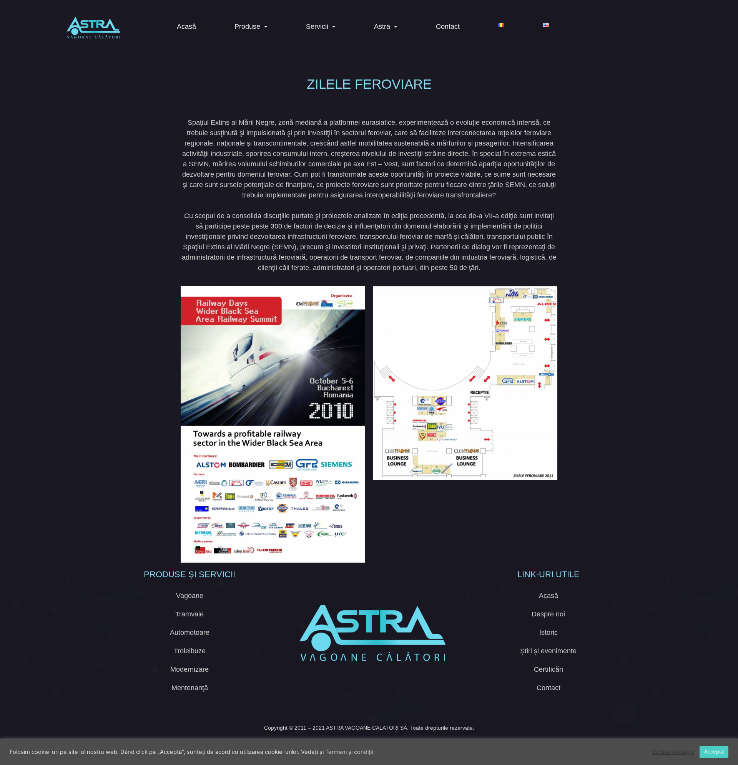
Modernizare (189, 669)
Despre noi (548, 614)
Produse (247, 26)
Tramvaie (189, 614)
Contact (448, 26)
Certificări (548, 669)
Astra (382, 26)
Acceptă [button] (714, 751)
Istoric (548, 632)
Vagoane (189, 595)
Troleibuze (190, 651)
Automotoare (189, 632)
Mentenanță (189, 688)
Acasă (186, 26)
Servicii (317, 26)
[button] (251, 26)
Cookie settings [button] (673, 751)
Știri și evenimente (548, 651)
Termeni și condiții (349, 751)
